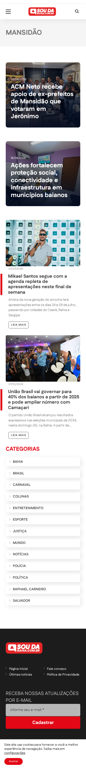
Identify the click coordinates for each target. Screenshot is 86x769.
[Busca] (77, 11)
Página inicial (18, 669)
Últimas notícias (20, 674)
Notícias (20, 554)
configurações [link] (14, 753)
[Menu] (8, 11)
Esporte (20, 519)
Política (20, 577)
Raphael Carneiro (29, 589)
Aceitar (13, 761)
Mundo (19, 542)
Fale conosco (56, 669)
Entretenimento (28, 508)
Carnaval (22, 484)
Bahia (18, 461)
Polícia (19, 566)
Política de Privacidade (63, 674)
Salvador (21, 600)
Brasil (18, 473)
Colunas (21, 496)
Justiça (20, 531)
